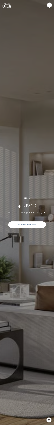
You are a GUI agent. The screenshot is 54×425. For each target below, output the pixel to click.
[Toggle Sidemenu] (49, 5)
